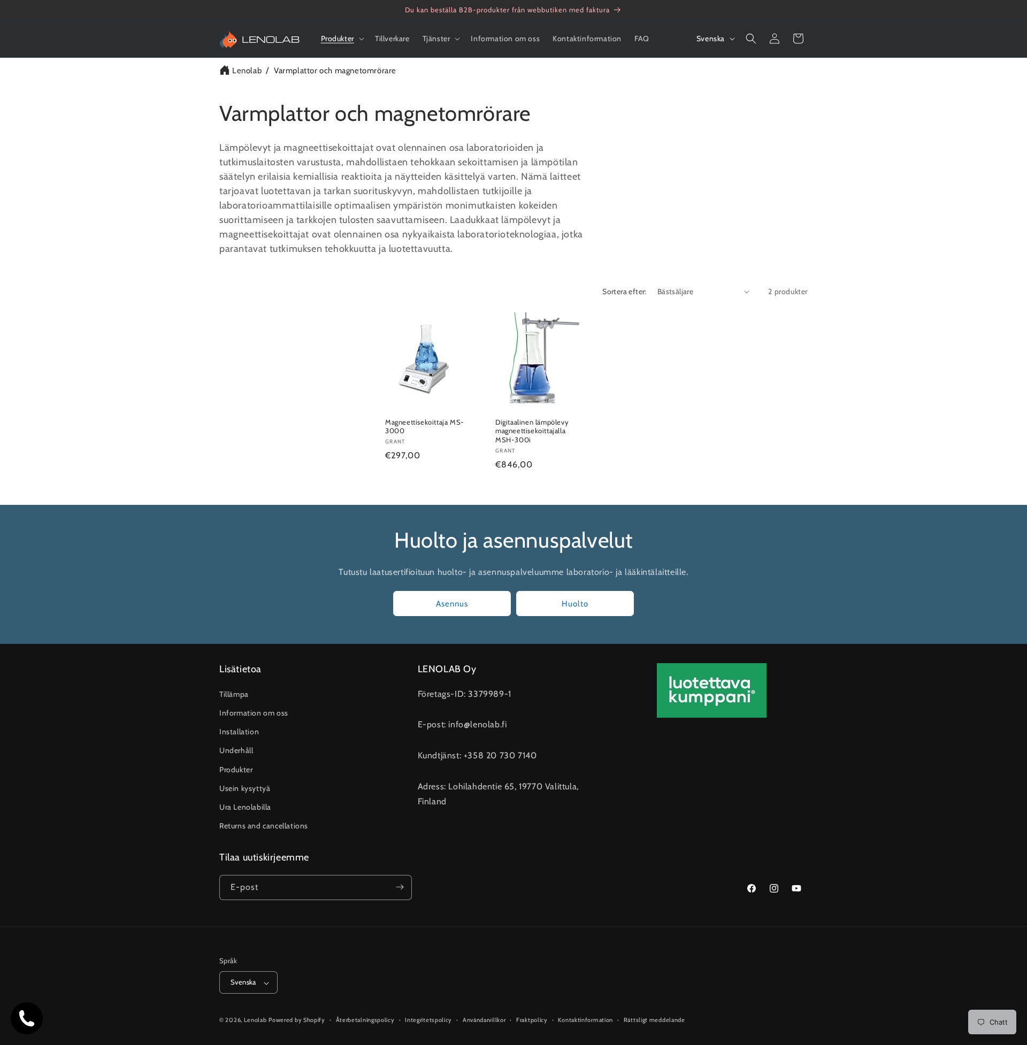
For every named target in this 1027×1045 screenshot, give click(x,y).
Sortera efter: (624, 291)
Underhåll (236, 750)
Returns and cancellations (263, 826)
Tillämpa (234, 693)
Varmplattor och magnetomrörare (335, 70)
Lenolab (247, 70)
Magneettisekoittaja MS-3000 (424, 426)
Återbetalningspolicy (365, 1020)
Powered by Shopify (297, 1020)
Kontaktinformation (585, 1020)
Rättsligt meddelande (654, 1020)
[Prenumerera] (399, 887)
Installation (239, 731)
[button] (342, 38)
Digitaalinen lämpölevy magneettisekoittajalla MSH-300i (532, 430)
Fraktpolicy (532, 1020)
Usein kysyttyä (244, 788)
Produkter (235, 769)
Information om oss (253, 712)
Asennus (452, 603)
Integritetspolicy (428, 1020)
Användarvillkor (484, 1020)
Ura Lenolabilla (245, 806)
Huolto (575, 603)
